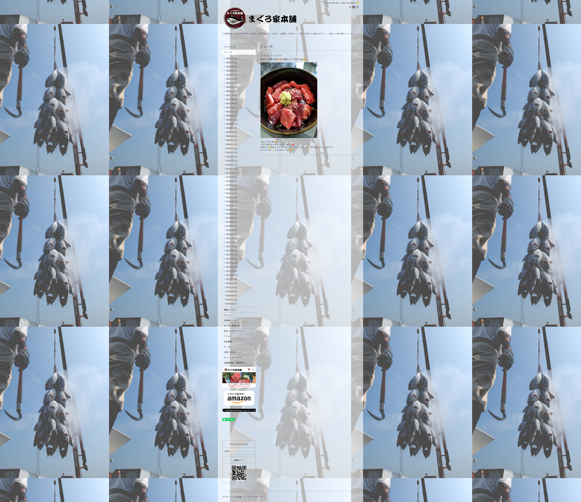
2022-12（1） (232, 91)
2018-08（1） (232, 205)
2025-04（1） (232, 66)
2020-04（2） (232, 132)
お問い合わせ (230, 352)
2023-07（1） (232, 87)
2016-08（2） (232, 295)
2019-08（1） (232, 160)
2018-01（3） (232, 234)
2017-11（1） (232, 242)
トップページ (230, 47)
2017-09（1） (232, 250)
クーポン (228, 347)
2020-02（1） (232, 140)
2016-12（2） (232, 283)
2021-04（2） (232, 103)
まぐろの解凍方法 (232, 325)
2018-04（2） (232, 222)
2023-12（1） (232, 79)
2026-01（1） (232, 58)
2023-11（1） (232, 83)
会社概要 (228, 341)
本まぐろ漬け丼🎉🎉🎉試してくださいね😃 (283, 59)
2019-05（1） (232, 173)
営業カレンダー (231, 310)
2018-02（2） (232, 230)
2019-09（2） (232, 156)
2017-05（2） (232, 262)
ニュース (228, 52)
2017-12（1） (232, 238)
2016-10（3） (232, 287)
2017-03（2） (232, 271)
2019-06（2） (232, 168)
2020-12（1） (232, 115)
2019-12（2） (232, 148)
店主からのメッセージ (234, 331)
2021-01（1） (232, 111)
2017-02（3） (232, 275)
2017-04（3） (232, 267)
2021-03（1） (232, 107)
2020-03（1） (232, 136)
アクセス (228, 336)
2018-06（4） (232, 213)
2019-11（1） (232, 152)
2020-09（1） (232, 123)
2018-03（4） (232, 226)
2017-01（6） (232, 279)
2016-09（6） (232, 291)
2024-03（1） (232, 74)
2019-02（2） (232, 185)
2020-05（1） (232, 128)
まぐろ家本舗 (235, 496)
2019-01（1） (232, 189)
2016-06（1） (232, 303)
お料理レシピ (230, 320)
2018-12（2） (232, 193)
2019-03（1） (232, 181)
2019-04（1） (232, 177)
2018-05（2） (232, 217)
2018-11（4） (232, 197)
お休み (227, 451)
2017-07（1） (232, 254)
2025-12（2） (232, 62)
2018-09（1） (232, 201)
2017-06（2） (232, 258)
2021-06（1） (232, 99)
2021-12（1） (232, 95)
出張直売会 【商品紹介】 (235, 363)
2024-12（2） (232, 70)
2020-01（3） (232, 144)
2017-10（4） (232, 246)
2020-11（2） (232, 119)
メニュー (228, 315)
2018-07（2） (232, 209)
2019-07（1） (232, 164)
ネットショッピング (233, 357)
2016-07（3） (232, 299)
